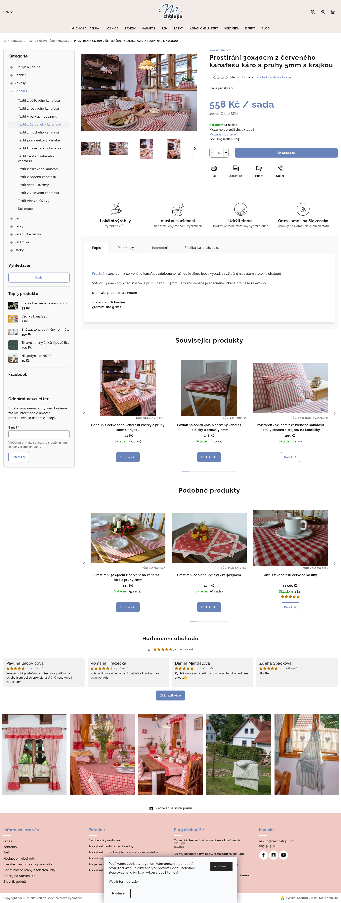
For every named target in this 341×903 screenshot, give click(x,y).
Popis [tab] (96, 248)
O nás (7, 841)
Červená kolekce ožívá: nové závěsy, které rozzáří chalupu (207, 842)
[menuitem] (85, 28)
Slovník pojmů (14, 882)
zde (135, 882)
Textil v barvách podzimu (38, 116)
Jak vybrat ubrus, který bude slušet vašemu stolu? (123, 852)
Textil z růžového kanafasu (39, 169)
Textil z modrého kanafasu (38, 132)
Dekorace (25, 209)
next (334, 414)
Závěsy (20, 83)
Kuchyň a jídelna (27, 67)
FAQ (6, 853)
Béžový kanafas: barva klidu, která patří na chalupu (209, 853)
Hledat (39, 277)
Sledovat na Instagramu (173, 808)
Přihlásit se (19, 457)
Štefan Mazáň (328, 897)
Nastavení (119, 893)
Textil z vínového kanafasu (38, 193)
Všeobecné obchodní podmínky (28, 864)
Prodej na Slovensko (19, 876)
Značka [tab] (202, 248)
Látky (19, 226)
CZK (6, 12)
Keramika (22, 242)
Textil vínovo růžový (34, 201)
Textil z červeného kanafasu (39, 124)
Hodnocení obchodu (170, 638)
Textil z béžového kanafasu (39, 100)
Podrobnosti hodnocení (275, 77)
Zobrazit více (170, 695)
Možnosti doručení (224, 134)
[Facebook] (263, 855)
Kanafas (21, 91)
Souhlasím (221, 866)
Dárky (19, 250)
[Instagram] (273, 855)
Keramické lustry (28, 234)
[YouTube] (283, 855)
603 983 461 (268, 846)
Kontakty (10, 847)
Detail (288, 457)
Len (17, 218)
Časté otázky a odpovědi (105, 840)
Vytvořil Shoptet (297, 897)
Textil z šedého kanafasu (37, 177)
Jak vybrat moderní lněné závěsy (111, 846)
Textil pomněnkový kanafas (39, 140)
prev (84, 414)
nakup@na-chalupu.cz (276, 841)
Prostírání (99, 274)
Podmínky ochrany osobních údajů (30, 870)
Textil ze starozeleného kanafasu (36, 158)
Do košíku (288, 152)
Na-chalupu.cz (220, 50)
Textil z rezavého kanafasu (38, 108)
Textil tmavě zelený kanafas (39, 148)
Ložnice (21, 75)
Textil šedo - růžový (33, 185)
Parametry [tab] (126, 248)
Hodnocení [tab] (159, 248)
